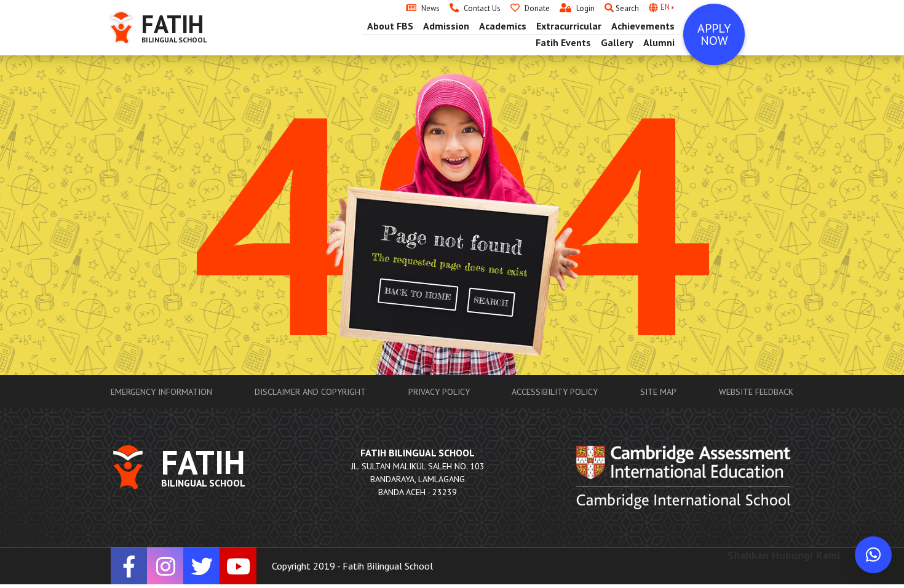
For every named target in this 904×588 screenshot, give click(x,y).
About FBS (390, 26)
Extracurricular (568, 26)
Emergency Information (161, 391)
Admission (446, 26)
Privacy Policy (439, 391)
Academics (502, 26)
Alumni (659, 42)
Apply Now (714, 34)
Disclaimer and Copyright (310, 391)
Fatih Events (563, 42)
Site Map (658, 391)
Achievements (643, 26)
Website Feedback (756, 391)
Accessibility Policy (555, 391)
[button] (873, 554)
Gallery (617, 42)
